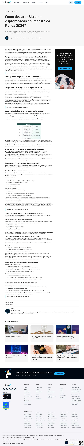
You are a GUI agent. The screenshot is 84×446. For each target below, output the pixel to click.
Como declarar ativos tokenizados (19, 107)
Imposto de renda (9, 304)
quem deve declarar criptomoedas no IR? (17, 113)
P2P (47, 82)
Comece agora (59, 373)
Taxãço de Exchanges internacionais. (21, 296)
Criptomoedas (13, 11)
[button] (17, 2)
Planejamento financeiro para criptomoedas (22, 73)
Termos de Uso (40, 435)
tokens (40, 52)
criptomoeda (24, 49)
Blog (9, 11)
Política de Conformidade (59, 435)
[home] (7, 2)
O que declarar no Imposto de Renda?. (19, 209)
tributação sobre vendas (27, 53)
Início (6, 11)
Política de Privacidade (48, 435)
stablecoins (33, 52)
